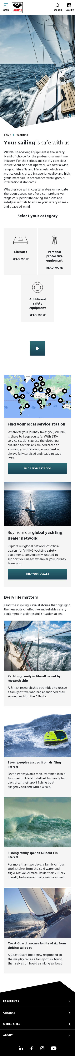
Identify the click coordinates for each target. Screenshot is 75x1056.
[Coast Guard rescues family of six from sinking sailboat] (37, 930)
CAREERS (9, 1013)
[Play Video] (37, 348)
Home (7, 135)
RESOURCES (11, 1001)
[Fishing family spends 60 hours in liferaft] (37, 842)
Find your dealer (37, 574)
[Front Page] (17, 7)
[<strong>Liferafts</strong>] (20, 251)
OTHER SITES (11, 1024)
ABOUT (8, 1035)
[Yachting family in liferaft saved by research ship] (37, 663)
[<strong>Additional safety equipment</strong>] (37, 298)
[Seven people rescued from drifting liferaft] (37, 752)
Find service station (38, 469)
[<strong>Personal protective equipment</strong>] (54, 251)
